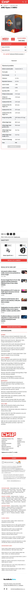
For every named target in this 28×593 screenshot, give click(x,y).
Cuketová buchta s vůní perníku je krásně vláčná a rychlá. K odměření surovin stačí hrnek (14, 557)
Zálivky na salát (17, 499)
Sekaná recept (19, 500)
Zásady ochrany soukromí (7, 448)
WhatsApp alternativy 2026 (7, 493)
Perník (24, 500)
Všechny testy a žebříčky (14, 260)
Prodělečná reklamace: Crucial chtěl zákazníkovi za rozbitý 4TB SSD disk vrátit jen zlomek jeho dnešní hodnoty (10, 318)
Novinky (2, 295)
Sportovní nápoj (10, 499)
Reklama (4, 441)
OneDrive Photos (5, 508)
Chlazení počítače (14, 505)
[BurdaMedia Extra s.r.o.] (9, 434)
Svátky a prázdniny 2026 (9, 492)
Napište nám (17, 237)
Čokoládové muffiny (10, 497)
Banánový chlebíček (19, 497)
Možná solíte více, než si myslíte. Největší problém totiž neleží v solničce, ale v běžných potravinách (13, 553)
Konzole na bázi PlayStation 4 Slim (9, 511)
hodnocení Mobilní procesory (17, 54)
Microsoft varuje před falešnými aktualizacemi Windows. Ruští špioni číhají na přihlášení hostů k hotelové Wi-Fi (12, 384)
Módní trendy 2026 (19, 492)
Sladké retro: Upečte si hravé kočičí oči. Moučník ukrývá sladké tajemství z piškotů (13, 561)
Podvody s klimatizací (15, 512)
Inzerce (19, 445)
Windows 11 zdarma (6, 510)
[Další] (26, 250)
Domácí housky (17, 501)
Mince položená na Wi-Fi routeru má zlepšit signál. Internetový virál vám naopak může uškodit (10, 291)
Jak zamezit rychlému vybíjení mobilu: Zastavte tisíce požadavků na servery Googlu (10, 273)
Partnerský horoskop (11, 489)
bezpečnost (4, 380)
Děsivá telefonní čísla (14, 488)
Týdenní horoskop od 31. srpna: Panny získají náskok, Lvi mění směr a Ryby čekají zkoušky (13, 565)
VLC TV (8, 512)
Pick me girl (18, 489)
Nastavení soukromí (6, 446)
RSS (18, 446)
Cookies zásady (5, 449)
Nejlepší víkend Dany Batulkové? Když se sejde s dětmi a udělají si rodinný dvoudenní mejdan (13, 569)
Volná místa (4, 440)
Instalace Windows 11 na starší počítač (15, 507)
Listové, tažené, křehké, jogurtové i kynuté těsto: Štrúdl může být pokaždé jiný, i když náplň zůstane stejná (13, 549)
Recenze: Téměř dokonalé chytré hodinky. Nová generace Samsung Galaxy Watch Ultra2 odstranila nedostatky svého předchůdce (12, 369)
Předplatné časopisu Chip (7, 438)
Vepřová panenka (14, 496)
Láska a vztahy (13, 490)
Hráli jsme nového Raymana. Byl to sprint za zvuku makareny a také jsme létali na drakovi (10, 300)
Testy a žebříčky (5, 357)
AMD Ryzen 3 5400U (14, 5)
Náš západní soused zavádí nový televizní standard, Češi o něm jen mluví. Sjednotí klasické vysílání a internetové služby (13, 349)
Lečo (3, 501)
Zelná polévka (8, 500)
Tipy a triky (3, 276)
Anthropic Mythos (14, 510)
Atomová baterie (22, 510)
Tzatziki (13, 500)
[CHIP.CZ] (5, 2)
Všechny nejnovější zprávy (14, 326)
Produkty (6, 5)
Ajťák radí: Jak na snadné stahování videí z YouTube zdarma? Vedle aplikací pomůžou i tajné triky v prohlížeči (13, 422)
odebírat (14, 458)
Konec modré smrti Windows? (16, 508)
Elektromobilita (21, 511)
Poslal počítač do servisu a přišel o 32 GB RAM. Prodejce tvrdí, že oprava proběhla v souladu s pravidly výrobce (10, 309)
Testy (2, 286)
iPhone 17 (4, 512)
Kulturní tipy (19, 490)
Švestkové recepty (9, 501)
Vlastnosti (14, 60)
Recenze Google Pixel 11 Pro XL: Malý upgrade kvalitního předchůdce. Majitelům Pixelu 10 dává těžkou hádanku (10, 282)
